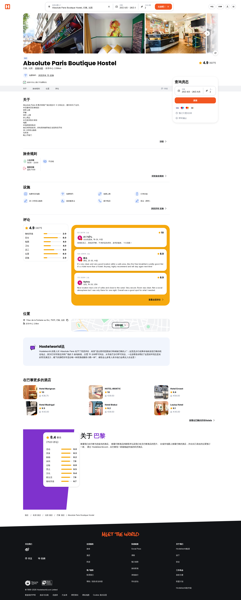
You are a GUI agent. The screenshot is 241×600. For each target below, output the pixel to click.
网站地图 (85, 595)
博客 (133, 555)
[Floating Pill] (207, 33)
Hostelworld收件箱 (183, 588)
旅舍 (88, 549)
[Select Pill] (227, 6)
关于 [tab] (25, 88)
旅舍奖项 (134, 568)
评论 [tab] (57, 88)
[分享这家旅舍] (215, 52)
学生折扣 (134, 581)
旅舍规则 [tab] (36, 88)
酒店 (25, 58)
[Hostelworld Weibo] (27, 549)
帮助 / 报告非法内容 (95, 581)
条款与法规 (44, 595)
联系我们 (90, 575)
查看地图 (39, 68)
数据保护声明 (30, 595)
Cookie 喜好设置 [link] (100, 595)
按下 (178, 555)
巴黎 (25, 68)
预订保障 (134, 562)
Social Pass (136, 549)
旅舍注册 (179, 575)
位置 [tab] (47, 88)
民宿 (88, 562)
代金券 (64, 595)
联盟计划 (179, 581)
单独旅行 (134, 575)
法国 (30, 68)
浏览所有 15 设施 (46, 75)
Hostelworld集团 (183, 549)
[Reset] (109, 7)
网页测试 (74, 595)
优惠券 (55, 595)
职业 (178, 562)
